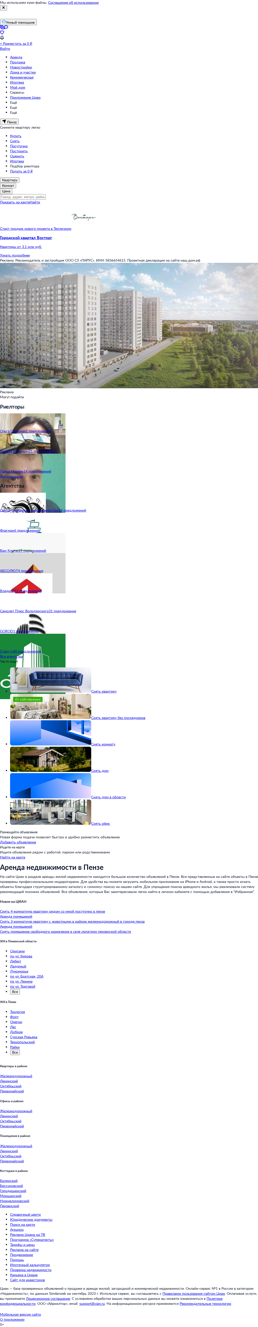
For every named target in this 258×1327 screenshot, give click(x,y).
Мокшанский (10, 1195)
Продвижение (21, 1254)
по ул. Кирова (21, 956)
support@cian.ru (92, 1303)
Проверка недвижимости (30, 1269)
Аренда (16, 57)
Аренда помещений (16, 916)
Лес (13, 1026)
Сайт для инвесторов (27, 1279)
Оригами (17, 951)
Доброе (16, 1031)
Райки (15, 1047)
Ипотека (17, 82)
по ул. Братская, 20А (26, 976)
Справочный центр (25, 1214)
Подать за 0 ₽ (21, 171)
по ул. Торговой (22, 986)
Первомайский (12, 1091)
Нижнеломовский (14, 1200)
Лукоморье (19, 971)
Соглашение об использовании (73, 2)
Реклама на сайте (24, 1249)
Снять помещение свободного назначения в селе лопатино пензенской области (65, 931)
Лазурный (18, 966)
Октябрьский (10, 1086)
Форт (14, 1016)
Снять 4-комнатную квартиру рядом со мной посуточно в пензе (52, 911)
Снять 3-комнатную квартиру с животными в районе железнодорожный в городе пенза (72, 921)
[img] (83, 228)
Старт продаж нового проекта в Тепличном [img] (35, 228)
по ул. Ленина (21, 981)
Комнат (8, 185)
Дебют (15, 961)
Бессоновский (11, 1185)
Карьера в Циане (24, 1274)
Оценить (17, 156)
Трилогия (17, 1011)
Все (15, 991)
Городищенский (13, 1190)
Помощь (17, 1259)
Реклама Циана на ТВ (27, 1234)
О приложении (12, 1319)
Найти (35, 202)
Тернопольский (22, 1041)
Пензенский (9, 1205)
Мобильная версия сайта (20, 1314)
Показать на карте (15, 202)
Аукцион (17, 1229)
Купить (15, 135)
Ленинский (9, 1081)
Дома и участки (23, 72)
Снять (15, 140)
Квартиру (9, 179)
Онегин (16, 1021)
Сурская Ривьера (23, 1036)
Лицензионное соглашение (48, 1298)
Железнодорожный (16, 1075)
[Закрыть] (3, 8)
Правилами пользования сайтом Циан (194, 1293)
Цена (6, 191)
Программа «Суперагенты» (32, 1239)
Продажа (17, 62)
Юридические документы (31, 1219)
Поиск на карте (22, 1224)
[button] (129, 242)
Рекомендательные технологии (205, 1303)
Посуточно (19, 146)
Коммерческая (22, 77)
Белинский (9, 1180)
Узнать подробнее (15, 255)
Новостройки (21, 67)
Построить (19, 151)
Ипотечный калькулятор (30, 1264)
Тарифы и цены (22, 1244)
